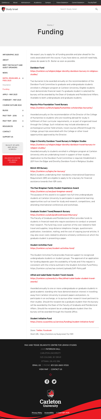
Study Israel (12, 9)
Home (49, 25)
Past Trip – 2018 (10, 116)
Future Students (62, 2)
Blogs (5, 110)
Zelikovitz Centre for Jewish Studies (12, 160)
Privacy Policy (37, 413)
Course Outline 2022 (12, 105)
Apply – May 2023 (10, 94)
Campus (48, 2)
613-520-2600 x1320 (60, 365)
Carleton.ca (5, 2)
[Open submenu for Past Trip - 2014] (23, 121)
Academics (37, 2)
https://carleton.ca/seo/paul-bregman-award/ (51, 191)
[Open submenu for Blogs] (23, 110)
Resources (8, 126)
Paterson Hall (53, 349)
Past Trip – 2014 (10, 121)
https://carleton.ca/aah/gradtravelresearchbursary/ (53, 215)
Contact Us (56, 369)
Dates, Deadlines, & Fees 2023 (11, 79)
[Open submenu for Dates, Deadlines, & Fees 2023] (23, 78)
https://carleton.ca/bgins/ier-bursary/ (47, 171)
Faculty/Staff (92, 2)
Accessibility (49, 413)
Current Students (77, 2)
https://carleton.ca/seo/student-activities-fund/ (52, 248)
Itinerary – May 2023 (12, 100)
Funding (6, 89)
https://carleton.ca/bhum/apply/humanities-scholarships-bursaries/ (61, 108)
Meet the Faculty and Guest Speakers (12, 66)
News (5, 73)
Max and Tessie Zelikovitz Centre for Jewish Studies (50, 345)
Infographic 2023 (11, 55)
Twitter (39, 330)
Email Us (36, 365)
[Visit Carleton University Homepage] (50, 399)
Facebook (47, 330)
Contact (7, 132)
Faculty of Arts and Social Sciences (12, 147)
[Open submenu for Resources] (23, 126)
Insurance (7, 85)
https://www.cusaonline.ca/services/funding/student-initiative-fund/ (62, 322)
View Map (43, 369)
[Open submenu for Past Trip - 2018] (23, 116)
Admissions (25, 2)
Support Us (8, 137)
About (15, 2)
